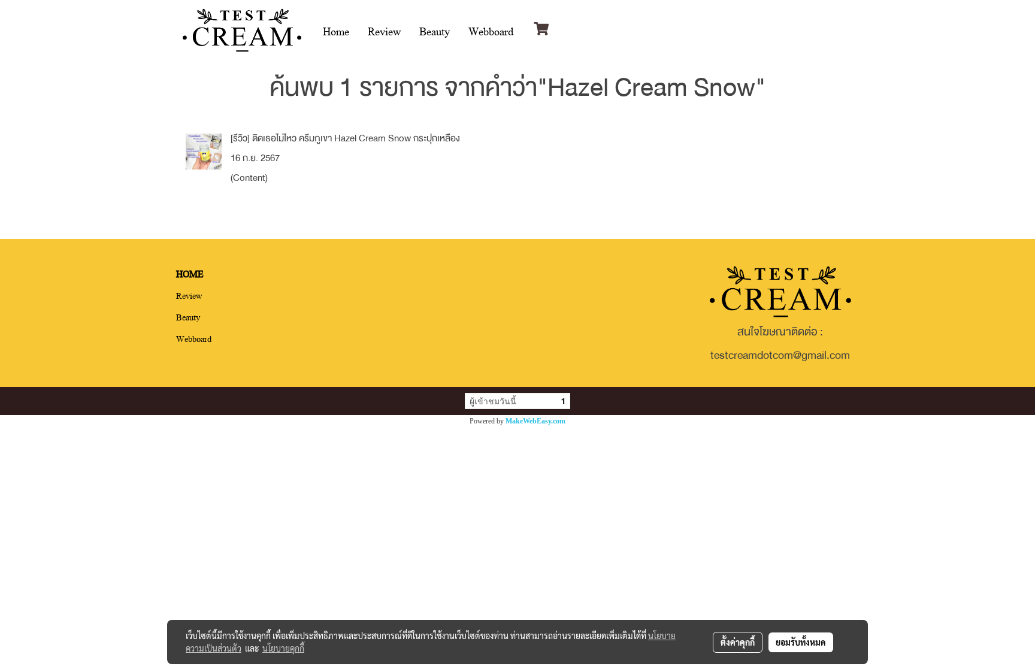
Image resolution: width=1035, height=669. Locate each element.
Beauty (434, 30)
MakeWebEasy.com (535, 421)
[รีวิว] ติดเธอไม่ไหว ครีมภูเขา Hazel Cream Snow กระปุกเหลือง (345, 138)
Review (384, 30)
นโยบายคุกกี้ (283, 648)
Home (336, 30)
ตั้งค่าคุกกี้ (738, 642)
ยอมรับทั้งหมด (801, 642)
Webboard (490, 30)
